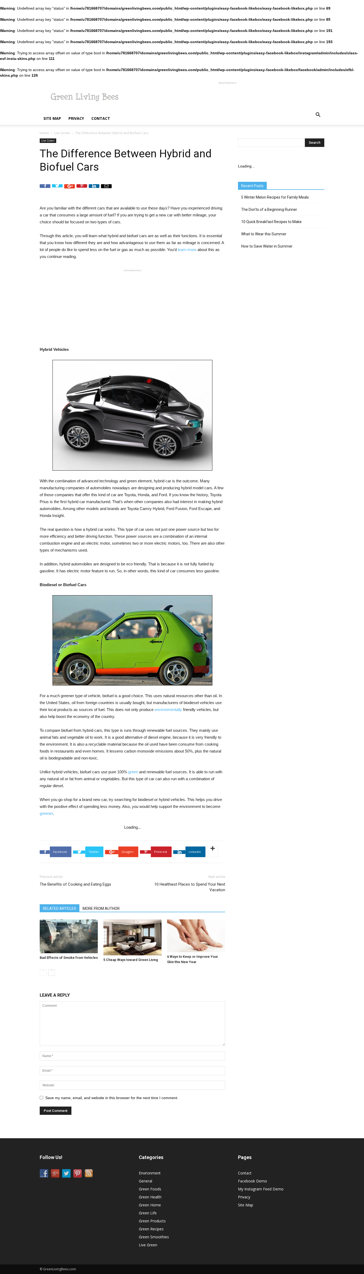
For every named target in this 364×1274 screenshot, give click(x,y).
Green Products (152, 1220)
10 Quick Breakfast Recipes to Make (271, 222)
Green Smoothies (154, 1236)
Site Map (52, 118)
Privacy (76, 118)
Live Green (62, 133)
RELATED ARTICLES (59, 908)
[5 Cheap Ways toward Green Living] (132, 937)
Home (44, 133)
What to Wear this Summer (263, 234)
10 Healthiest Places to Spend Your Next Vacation (189, 887)
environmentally (168, 709)
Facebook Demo (252, 1180)
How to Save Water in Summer (267, 246)
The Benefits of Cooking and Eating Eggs (75, 884)
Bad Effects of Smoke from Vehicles (69, 958)
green (133, 772)
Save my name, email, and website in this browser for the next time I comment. (111, 1098)
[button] (318, 115)
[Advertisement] (227, 98)
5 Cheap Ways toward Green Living (130, 960)
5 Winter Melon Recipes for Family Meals (275, 197)
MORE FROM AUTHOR (101, 908)
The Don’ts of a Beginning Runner (269, 209)
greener (46, 813)
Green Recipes (151, 1228)
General (145, 1180)
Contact (100, 118)
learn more (187, 249)
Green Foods (150, 1188)
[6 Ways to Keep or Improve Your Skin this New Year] (196, 935)
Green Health (150, 1196)
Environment (150, 1173)
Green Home (150, 1204)
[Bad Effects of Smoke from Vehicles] (69, 936)
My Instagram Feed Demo (261, 1188)
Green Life (148, 1212)
